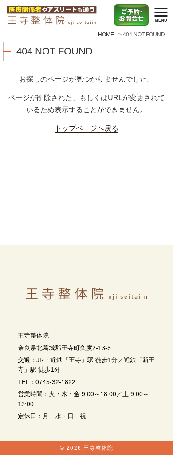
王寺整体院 (98, 448)
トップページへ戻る (86, 128)
